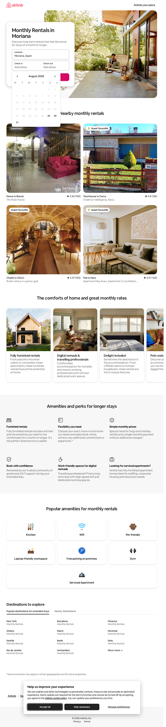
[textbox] (26, 67)
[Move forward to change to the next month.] (55, 76)
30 (55, 115)
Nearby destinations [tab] (65, 611)
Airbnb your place (144, 5)
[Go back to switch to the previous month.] (17, 76)
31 (17, 122)
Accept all (45, 706)
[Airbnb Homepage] (14, 5)
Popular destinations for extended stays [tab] (27, 611)
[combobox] (40, 56)
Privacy (77, 721)
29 (48, 115)
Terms (87, 721)
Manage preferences (119, 706)
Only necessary (82, 706)
